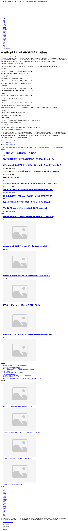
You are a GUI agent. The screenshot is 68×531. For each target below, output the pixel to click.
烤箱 (4, 21)
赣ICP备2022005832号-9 (47, 519)
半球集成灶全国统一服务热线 (12, 144)
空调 (4, 20)
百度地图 (55, 519)
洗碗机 (4, 27)
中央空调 (5, 29)
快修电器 (8, 49)
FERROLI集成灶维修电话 (12, 177)
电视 (4, 32)
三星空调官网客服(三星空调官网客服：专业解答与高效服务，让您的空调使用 (30, 183)
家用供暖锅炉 (7, 371)
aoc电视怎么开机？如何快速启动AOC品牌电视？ (20, 153)
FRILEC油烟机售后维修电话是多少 (12, 367)
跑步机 (4, 28)
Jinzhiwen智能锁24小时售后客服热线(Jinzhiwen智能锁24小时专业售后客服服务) (31, 171)
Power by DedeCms (37, 519)
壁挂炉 (4, 39)
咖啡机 (4, 31)
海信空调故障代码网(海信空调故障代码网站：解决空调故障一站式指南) (28, 159)
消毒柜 (4, 24)
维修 (4, 46)
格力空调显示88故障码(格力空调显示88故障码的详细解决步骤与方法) (27, 334)
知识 (4, 43)
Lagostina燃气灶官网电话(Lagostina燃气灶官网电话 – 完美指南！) (26, 246)
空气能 (4, 36)
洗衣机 (4, 25)
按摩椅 (4, 34)
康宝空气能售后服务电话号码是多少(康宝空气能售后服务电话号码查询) (28, 217)
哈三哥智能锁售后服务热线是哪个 (12, 376)
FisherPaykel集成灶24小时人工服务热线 (13, 368)
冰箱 (4, 22)
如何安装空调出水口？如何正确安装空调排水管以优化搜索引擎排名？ (28, 196)
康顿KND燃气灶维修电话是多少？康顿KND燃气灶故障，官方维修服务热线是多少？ (33, 165)
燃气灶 (4, 38)
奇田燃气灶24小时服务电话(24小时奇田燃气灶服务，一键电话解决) (26, 276)
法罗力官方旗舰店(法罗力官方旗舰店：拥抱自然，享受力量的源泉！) (27, 202)
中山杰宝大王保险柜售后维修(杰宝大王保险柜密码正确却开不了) (19, 369)
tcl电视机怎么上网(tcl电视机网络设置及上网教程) (15, 365)
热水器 (4, 35)
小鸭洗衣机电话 (8, 142)
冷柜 (4, 40)
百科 (4, 42)
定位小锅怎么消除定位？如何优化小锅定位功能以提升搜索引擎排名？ (28, 190)
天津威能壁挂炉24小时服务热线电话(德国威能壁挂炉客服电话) (25, 208)
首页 (4, 18)
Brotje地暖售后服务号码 (9, 374)
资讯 (4, 45)
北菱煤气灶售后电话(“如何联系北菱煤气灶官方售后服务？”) (18, 375)
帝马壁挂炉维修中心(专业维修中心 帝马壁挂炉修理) (21, 305)
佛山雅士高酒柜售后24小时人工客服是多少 (14, 372)
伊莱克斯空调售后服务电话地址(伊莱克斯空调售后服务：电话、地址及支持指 (22, 378)
